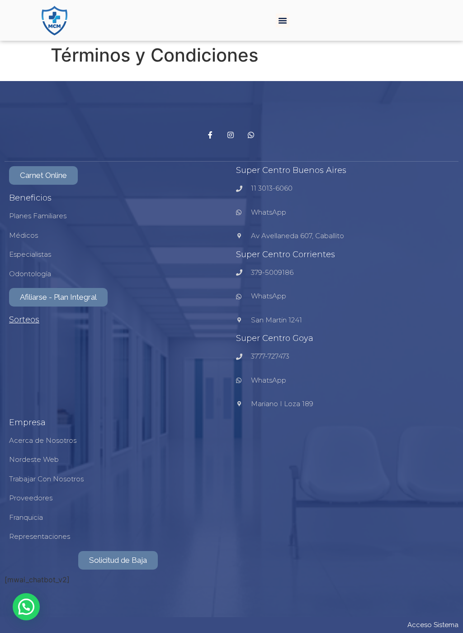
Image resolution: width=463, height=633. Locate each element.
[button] (282, 20)
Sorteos (24, 320)
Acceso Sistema (432, 625)
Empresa (27, 422)
